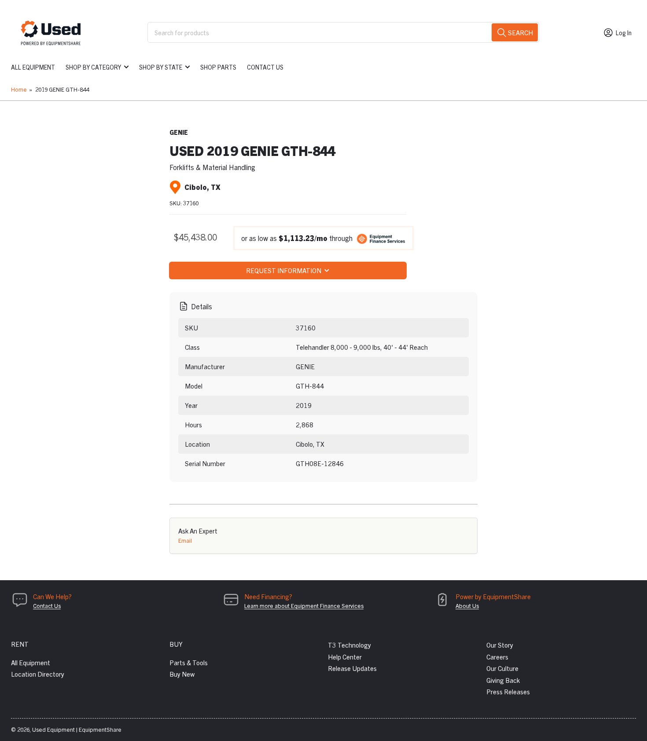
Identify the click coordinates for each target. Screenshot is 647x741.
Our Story (499, 645)
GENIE (178, 132)
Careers (497, 656)
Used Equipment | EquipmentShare (76, 729)
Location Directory (37, 674)
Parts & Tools (188, 662)
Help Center (345, 656)
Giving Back (503, 680)
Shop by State (160, 67)
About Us (467, 605)
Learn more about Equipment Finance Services (304, 605)
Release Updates (352, 668)
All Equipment (33, 67)
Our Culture (502, 668)
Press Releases (508, 691)
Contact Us (265, 67)
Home (19, 89)
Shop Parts (218, 67)
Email (185, 540)
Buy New (182, 674)
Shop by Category (93, 67)
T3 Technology (349, 645)
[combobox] (343, 32)
